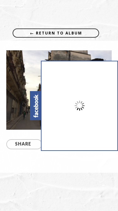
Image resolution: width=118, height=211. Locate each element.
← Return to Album (56, 33)
